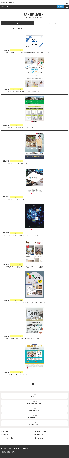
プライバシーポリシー (13, 448)
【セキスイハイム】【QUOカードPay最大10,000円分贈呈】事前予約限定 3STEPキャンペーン (30, 52)
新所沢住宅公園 (38, 438)
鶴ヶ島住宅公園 (38, 435)
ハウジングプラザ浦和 (7, 438)
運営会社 (3, 448)
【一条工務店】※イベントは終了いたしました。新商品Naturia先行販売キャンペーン (27, 267)
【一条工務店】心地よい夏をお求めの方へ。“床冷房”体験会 (20, 91)
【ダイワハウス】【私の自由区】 (12, 199)
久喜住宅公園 (4, 6)
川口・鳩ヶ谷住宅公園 (40, 431)
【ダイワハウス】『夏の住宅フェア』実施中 (15, 163)
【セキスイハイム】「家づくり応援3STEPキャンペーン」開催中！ (22, 339)
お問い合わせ (24, 448)
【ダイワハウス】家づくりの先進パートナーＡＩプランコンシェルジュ (23, 235)
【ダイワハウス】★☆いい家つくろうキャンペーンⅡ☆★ (19, 127)
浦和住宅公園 (4, 431)
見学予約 (60, 6)
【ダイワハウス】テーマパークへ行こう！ (15, 374)
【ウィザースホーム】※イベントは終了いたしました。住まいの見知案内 (24, 303)
